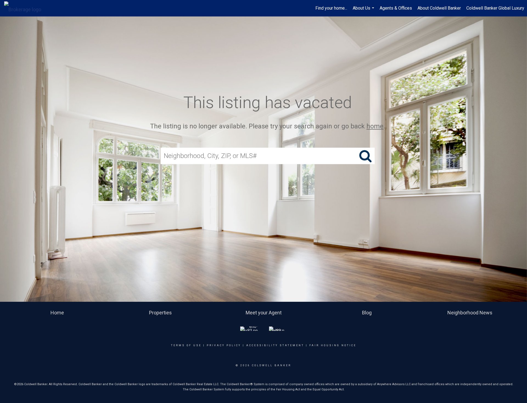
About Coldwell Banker (439, 8)
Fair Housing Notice (332, 345)
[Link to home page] (25, 8)
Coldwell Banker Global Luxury (495, 8)
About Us (364, 10)
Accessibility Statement (275, 345)
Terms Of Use (186, 345)
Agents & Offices (396, 8)
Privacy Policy (224, 345)
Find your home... (331, 8)
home (374, 126)
